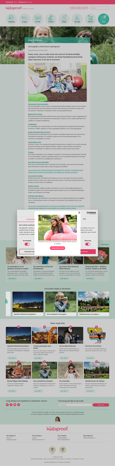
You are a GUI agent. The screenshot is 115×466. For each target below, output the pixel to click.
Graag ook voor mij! (57, 248)
